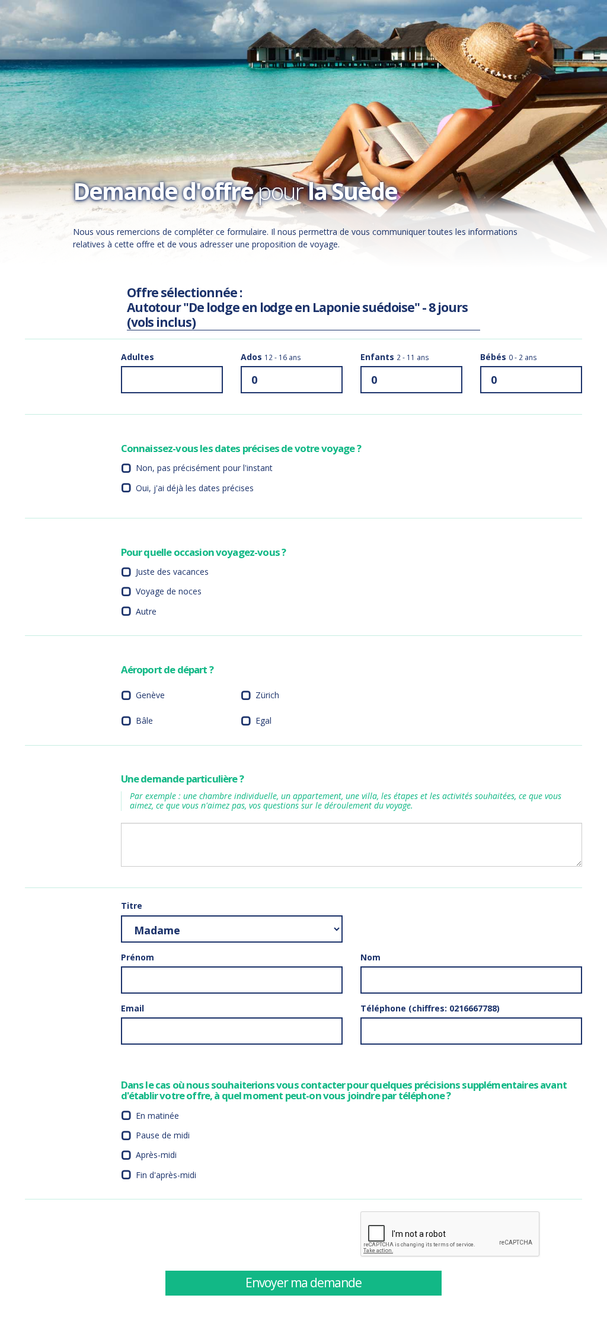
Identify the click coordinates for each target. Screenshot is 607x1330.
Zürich (267, 695)
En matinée (157, 1115)
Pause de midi (163, 1135)
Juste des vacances (172, 571)
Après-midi (156, 1154)
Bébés (508, 356)
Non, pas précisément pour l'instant (204, 467)
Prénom (137, 957)
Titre (131, 905)
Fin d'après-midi (166, 1175)
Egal (263, 720)
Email (132, 1008)
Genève (150, 695)
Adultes (137, 356)
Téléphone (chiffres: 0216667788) (430, 1008)
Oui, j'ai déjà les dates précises (195, 488)
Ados (271, 356)
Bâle (144, 720)
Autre (146, 611)
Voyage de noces (169, 591)
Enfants (394, 356)
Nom (370, 957)
